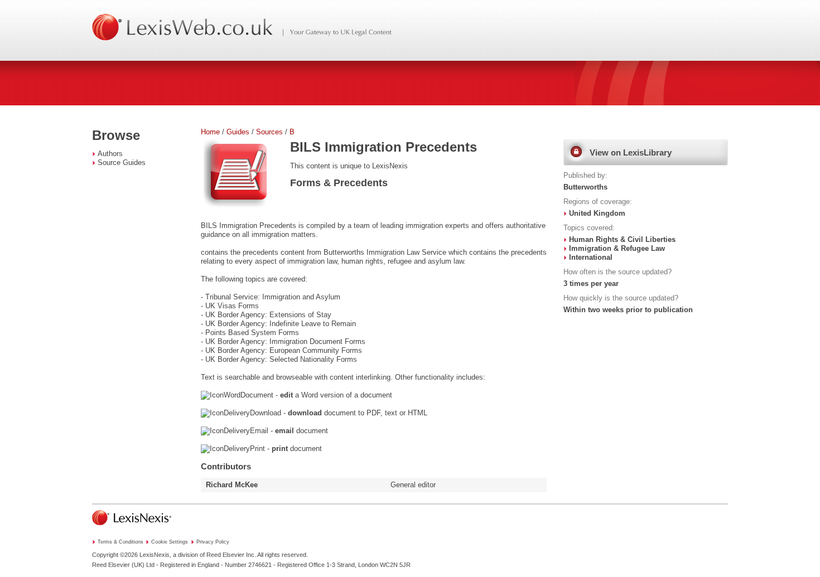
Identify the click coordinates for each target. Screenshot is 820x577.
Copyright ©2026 (115, 554)
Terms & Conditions (120, 542)
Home (210, 132)
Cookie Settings (169, 542)
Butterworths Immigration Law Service (385, 252)
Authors (110, 153)
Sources (269, 132)
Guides (237, 132)
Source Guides (122, 162)
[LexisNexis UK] (131, 528)
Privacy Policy (212, 542)
